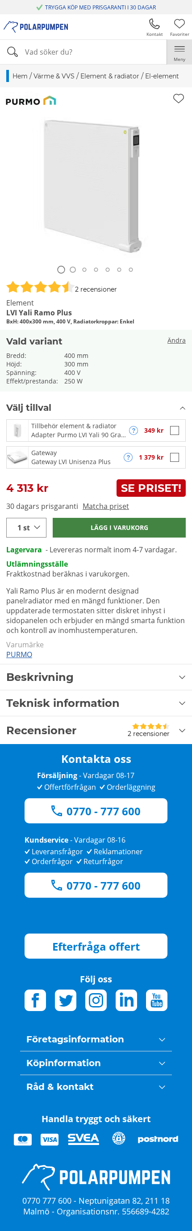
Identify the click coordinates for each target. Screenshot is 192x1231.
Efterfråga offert (96, 946)
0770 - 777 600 (104, 811)
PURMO (19, 654)
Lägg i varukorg (119, 527)
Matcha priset (106, 506)
